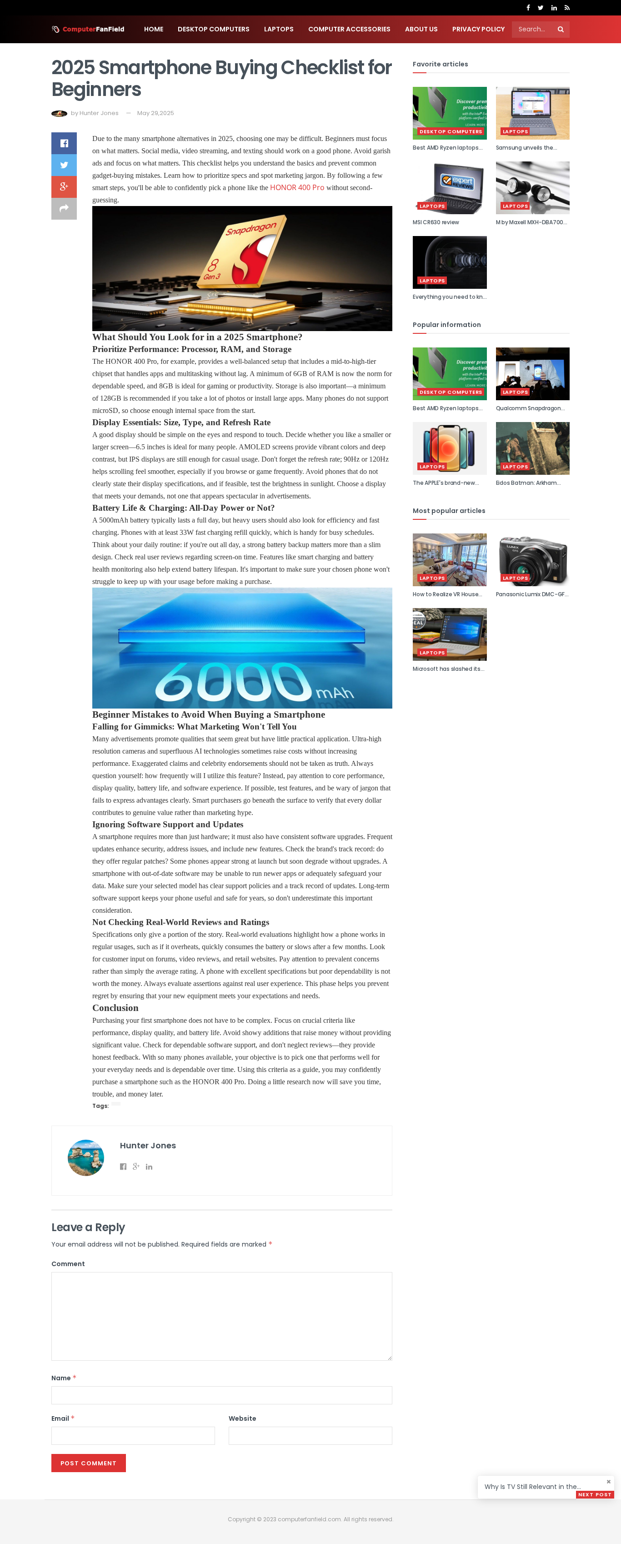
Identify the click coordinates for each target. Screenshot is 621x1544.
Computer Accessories (349, 29)
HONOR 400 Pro (297, 187)
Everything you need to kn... (449, 297)
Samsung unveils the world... (524, 151)
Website (242, 1418)
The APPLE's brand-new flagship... (444, 486)
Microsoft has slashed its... (448, 669)
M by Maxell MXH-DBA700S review (531, 226)
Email (63, 1418)
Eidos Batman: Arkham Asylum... (526, 486)
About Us (421, 29)
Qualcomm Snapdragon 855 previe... (528, 412)
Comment (68, 1263)
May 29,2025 (155, 113)
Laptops (279, 29)
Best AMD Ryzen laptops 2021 (446, 151)
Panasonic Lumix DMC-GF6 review (532, 598)
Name (64, 1378)
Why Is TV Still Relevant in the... (533, 1486)
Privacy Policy (478, 29)
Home (153, 29)
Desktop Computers (214, 29)
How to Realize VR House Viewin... (445, 598)
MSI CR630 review (436, 222)
